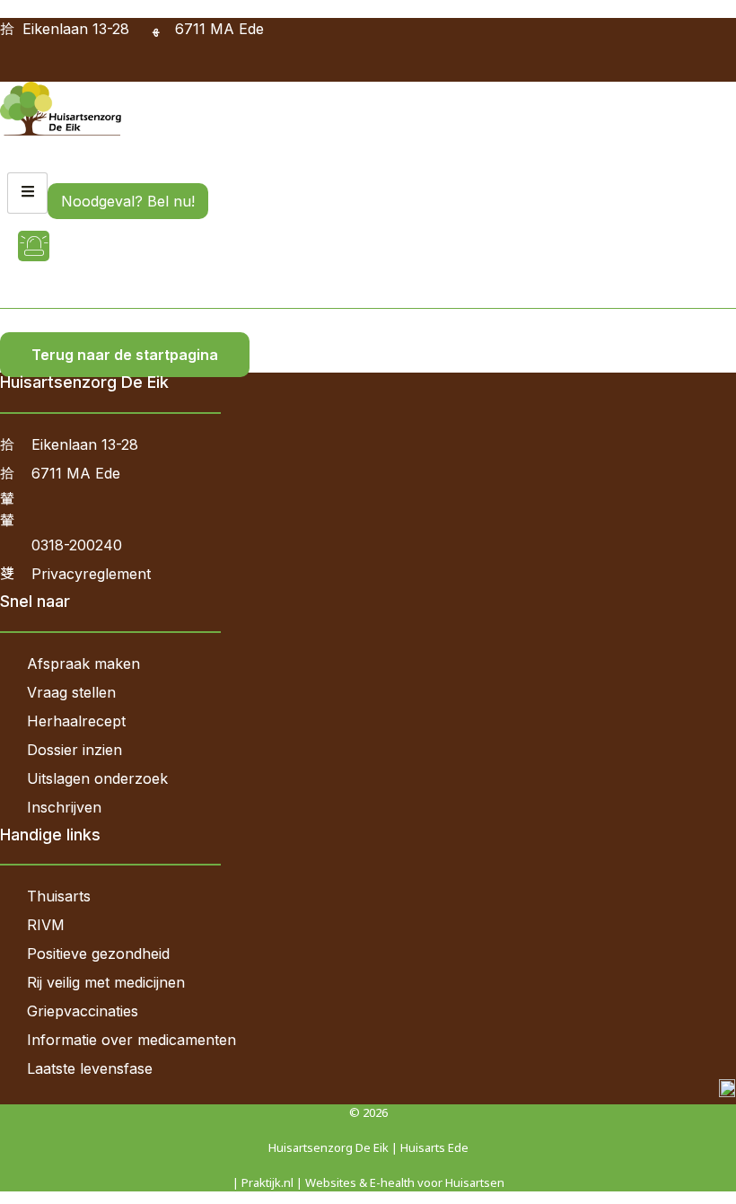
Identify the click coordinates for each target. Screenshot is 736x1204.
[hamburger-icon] (27, 193)
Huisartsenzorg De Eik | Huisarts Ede (368, 1147)
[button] (6, 69)
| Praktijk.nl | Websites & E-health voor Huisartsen (368, 1182)
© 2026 (368, 1112)
